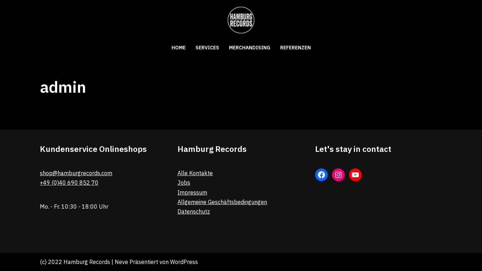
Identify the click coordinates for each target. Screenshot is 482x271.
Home (178, 47)
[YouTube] (355, 174)
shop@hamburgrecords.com (76, 173)
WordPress (184, 261)
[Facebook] (321, 174)
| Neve (119, 261)
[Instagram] (338, 174)
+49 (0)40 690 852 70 (69, 182)
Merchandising (249, 47)
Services (207, 47)
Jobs (183, 182)
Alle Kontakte (195, 173)
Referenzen (295, 47)
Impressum (192, 192)
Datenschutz (193, 211)
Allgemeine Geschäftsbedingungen (222, 201)
